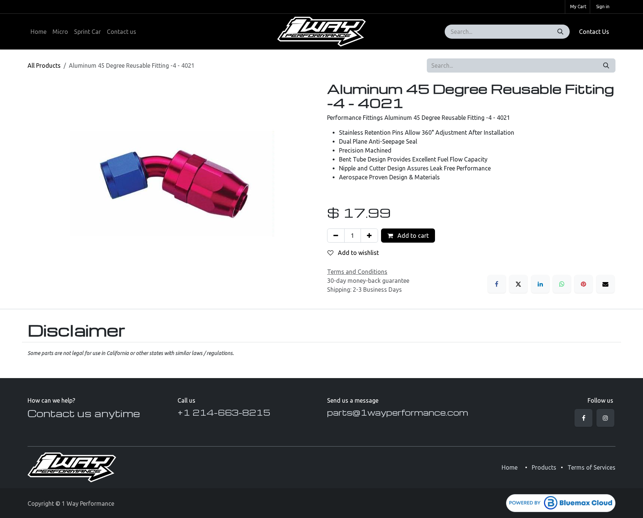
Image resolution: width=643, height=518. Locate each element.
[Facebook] (497, 284)
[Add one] (369, 235)
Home (510, 467)
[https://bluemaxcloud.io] (560, 503)
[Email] (605, 284)
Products (544, 467)
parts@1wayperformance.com (397, 412)
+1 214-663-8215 (223, 412)
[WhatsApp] (562, 284)
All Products (44, 65)
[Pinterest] (583, 284)
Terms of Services (591, 467)
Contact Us (594, 31)
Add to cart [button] (412, 235)
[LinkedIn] (540, 284)
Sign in (603, 6)
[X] (518, 284)
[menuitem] (38, 31)
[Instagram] (605, 418)
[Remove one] (336, 235)
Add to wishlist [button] (357, 252)
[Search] (560, 32)
